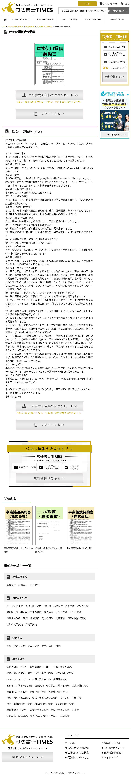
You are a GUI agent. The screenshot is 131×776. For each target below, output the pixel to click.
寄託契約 (11, 716)
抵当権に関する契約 (17, 691)
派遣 (58, 646)
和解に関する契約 (16, 673)
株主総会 (34, 585)
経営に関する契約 (65, 673)
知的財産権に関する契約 (28, 612)
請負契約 (23, 716)
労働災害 (76, 698)
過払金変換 (83, 606)
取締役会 (23, 585)
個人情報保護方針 (113, 752)
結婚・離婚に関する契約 (45, 698)
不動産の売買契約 (58, 691)
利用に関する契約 (41, 679)
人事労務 (69, 606)
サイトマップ (111, 757)
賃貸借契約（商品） (17, 710)
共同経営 (65, 716)
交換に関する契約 (60, 710)
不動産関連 (61, 612)
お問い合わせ (110, 3)
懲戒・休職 (33, 646)
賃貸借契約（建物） (17, 667)
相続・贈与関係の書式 (18, 698)
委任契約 (48, 612)
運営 (127, 3)
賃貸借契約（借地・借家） (44, 716)
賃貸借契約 (31, 624)
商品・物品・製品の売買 (40, 673)
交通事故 (60, 618)
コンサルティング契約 (18, 679)
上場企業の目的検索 (69, 19)
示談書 (75, 710)
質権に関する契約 (39, 710)
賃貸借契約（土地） (40, 667)
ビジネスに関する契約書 (19, 685)
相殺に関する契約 (44, 704)
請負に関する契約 (77, 618)
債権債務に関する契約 (41, 618)
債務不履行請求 (33, 606)
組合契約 (39, 685)
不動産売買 (75, 612)
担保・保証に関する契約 (19, 704)
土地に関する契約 (62, 667)
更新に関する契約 (65, 704)
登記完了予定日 (117, 19)
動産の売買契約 (38, 691)
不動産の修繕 (13, 618)
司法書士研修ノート (93, 19)
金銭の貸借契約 (15, 624)
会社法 (47, 606)
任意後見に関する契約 (57, 685)
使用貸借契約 (60, 679)
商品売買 (58, 606)
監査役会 (11, 585)
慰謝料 (10, 612)
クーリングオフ (15, 606)
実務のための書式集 (45, 19)
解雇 (25, 618)
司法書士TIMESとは (21, 19)
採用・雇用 (19, 646)
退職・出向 (47, 646)
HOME (71, 743)
